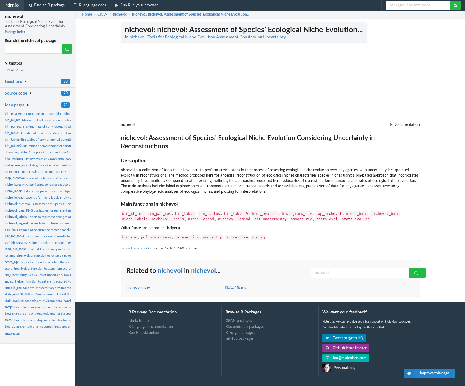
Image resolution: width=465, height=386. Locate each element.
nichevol (170, 271)
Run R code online (143, 333)
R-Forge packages (240, 333)
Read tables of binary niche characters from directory (53, 249)
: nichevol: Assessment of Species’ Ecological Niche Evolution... (190, 14)
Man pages (15, 105)
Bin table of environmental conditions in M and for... (49, 133)
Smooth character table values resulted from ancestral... (53, 288)
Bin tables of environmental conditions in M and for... (51, 139)
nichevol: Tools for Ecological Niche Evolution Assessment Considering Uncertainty (207, 37)
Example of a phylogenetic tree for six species (40, 313)
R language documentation (150, 327)
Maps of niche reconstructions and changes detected (53, 178)
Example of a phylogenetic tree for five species (42, 320)
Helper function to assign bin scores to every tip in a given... (55, 268)
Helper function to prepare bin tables (37, 113)
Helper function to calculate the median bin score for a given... (56, 262)
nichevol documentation (136, 248)
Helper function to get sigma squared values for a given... (50, 281)
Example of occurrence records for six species (43, 229)
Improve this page (434, 373)
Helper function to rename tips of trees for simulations (52, 255)
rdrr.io (12, 5)
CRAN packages (239, 321)
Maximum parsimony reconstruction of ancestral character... (56, 126)
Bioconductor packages (245, 327)
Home (87, 14)
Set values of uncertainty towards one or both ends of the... (58, 275)
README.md (16, 70)
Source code (16, 93)
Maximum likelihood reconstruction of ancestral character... (55, 120)
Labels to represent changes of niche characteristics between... (60, 217)
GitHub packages (240, 339)
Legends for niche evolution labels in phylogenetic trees (56, 223)
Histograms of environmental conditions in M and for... (53, 158)
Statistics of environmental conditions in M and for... (49, 294)
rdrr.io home (138, 321)
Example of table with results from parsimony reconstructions (58, 236)
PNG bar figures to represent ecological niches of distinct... (54, 184)
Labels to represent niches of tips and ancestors (48, 191)
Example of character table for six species (45, 152)
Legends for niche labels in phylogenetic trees (47, 197)
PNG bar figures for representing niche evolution (49, 210)
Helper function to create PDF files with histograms (52, 242)
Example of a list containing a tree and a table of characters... (55, 326)
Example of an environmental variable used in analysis (47, 307)
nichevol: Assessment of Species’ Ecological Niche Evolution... (55, 204)
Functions (13, 82)
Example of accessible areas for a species (35, 171)
